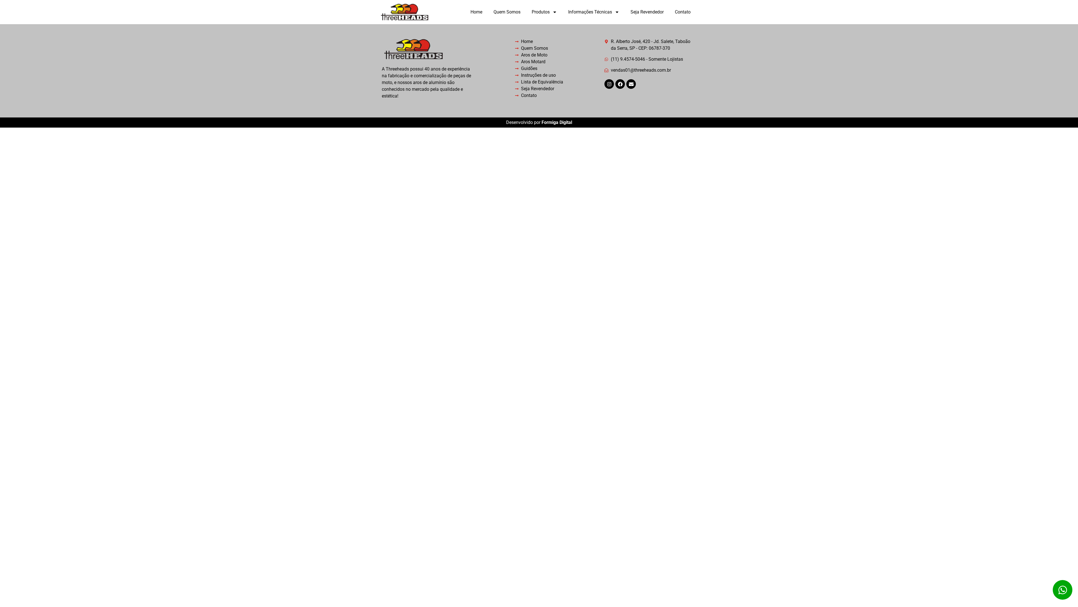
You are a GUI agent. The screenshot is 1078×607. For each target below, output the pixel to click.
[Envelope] (631, 84)
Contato (683, 12)
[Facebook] (620, 84)
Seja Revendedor (647, 12)
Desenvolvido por (539, 122)
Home (476, 12)
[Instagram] (609, 84)
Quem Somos (507, 12)
